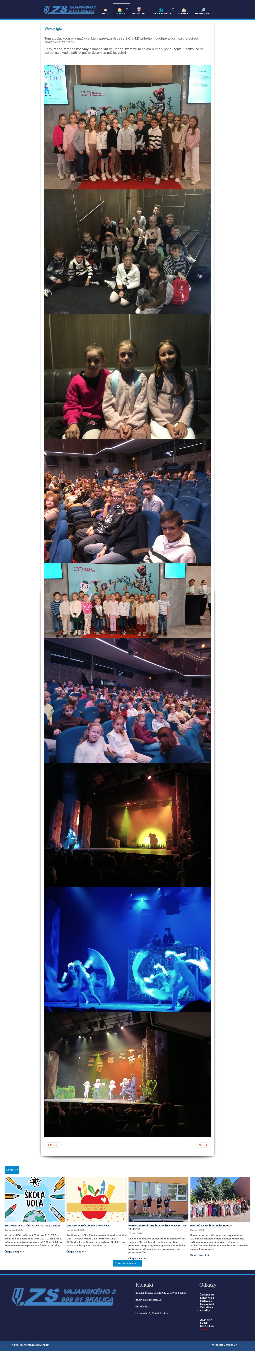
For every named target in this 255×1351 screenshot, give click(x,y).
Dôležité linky (207, 1326)
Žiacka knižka (207, 1294)
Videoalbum (206, 1307)
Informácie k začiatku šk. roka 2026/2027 (32, 1225)
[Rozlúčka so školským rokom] (220, 1199)
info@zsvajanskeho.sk (148, 1299)
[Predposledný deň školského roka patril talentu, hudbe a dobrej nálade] (158, 1199)
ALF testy (206, 1319)
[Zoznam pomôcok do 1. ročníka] (96, 1199)
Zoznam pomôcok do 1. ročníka (88, 1225)
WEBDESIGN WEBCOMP (224, 1345)
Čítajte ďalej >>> (14, 1251)
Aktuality (205, 1310)
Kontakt (204, 1323)
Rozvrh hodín (207, 1297)
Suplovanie (206, 1300)
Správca (204, 1329)
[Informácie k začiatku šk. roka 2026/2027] (35, 1199)
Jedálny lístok (207, 1304)
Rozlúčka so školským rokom (211, 1225)
